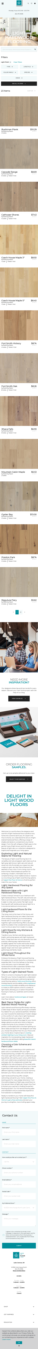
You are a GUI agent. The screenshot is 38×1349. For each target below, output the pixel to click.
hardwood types (20, 997)
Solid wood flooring (24, 981)
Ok (19, 1342)
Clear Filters (18, 62)
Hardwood (22, 20)
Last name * (5, 1139)
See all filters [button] (17, 83)
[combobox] (17, 49)
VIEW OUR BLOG (17, 698)
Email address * (7, 1179)
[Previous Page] (13, 612)
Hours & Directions (19, 1271)
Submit (19, 1245)
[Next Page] (24, 612)
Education (8, 1322)
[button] (28, 3)
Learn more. (6, 1339)
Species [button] (27, 72)
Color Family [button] (8, 72)
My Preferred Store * (8, 1203)
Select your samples (17, 779)
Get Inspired (9, 1314)
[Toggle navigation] (2, 3)
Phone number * (7, 1168)
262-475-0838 (19, 14)
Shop (6, 1306)
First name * (6, 1127)
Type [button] (8, 66)
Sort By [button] (30, 91)
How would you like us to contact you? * (14, 1157)
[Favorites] (31, 3)
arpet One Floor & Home (13, 880)
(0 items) (35, 3)
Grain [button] (18, 78)
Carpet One (4, 20)
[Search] (35, 49)
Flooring (14, 20)
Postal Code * (6, 1191)
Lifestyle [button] (27, 66)
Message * (5, 1214)
